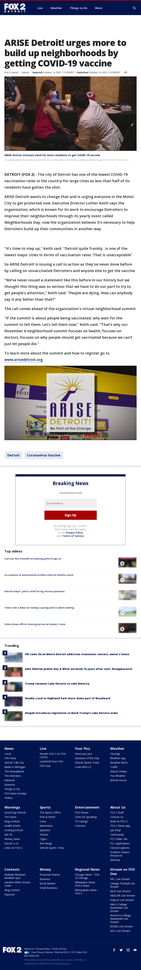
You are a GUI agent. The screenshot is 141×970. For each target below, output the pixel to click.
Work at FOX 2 (118, 821)
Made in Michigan (14, 767)
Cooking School (13, 830)
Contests (80, 825)
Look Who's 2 (83, 767)
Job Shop (115, 830)
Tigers (43, 839)
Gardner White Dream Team (17, 884)
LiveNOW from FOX (51, 761)
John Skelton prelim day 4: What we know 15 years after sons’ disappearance (78, 669)
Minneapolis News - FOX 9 (86, 891)
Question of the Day (87, 758)
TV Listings (81, 821)
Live (43, 748)
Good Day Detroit (15, 812)
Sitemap (115, 860)
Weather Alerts (119, 762)
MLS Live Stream (120, 931)
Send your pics (83, 753)
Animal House (118, 780)
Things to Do (12, 789)
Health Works (12, 825)
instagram (128, 950)
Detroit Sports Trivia (87, 762)
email (135, 950)
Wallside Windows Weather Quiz (15, 876)
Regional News (87, 869)
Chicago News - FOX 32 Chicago (87, 876)
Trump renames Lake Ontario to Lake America (57, 683)
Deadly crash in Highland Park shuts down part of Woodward (67, 698)
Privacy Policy (74, 532)
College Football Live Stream (122, 885)
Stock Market (47, 883)
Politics (8, 798)
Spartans (45, 830)
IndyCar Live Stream (122, 900)
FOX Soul (45, 766)
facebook (114, 950)
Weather (117, 748)
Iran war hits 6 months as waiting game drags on (32, 558)
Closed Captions (119, 848)
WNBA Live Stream (121, 926)
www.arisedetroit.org (23, 359)
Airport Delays (118, 771)
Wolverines (46, 825)
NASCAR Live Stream (122, 895)
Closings (115, 753)
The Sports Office (50, 812)
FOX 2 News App (120, 825)
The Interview (12, 776)
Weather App (118, 758)
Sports (45, 807)
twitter (121, 950)
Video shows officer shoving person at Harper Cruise (34, 624)
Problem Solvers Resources (120, 853)
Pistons (44, 834)
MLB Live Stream (120, 891)
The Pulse (10, 758)
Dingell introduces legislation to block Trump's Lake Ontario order (71, 713)
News (9, 748)
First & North (47, 817)
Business (9, 784)
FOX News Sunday (15, 793)
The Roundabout (14, 771)
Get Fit (8, 834)
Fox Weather (117, 776)
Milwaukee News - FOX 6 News (86, 884)
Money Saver (12, 839)
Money (45, 869)
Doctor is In (11, 843)
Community (117, 834)
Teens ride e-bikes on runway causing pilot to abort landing (39, 607)
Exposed (9, 894)
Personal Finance (50, 874)
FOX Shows (81, 812)
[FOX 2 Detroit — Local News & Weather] (16, 7)
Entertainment (87, 807)
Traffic (114, 767)
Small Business (48, 888)
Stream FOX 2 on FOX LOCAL (53, 755)
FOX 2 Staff (117, 812)
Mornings (12, 807)
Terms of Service (73, 536)
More (98, 8)
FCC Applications (120, 843)
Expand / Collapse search (134, 8)
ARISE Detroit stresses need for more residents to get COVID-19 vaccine (52, 155)
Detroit (25, 72)
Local (7, 753)
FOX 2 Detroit (11, 72)
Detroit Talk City (14, 762)
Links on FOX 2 (13, 848)
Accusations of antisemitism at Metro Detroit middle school (38, 575)
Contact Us (116, 817)
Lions (43, 821)
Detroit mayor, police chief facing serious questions (34, 591)
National (9, 780)
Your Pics (82, 748)
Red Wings (46, 843)
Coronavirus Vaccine (43, 455)
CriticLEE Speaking (86, 817)
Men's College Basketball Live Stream (119, 908)
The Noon (10, 817)
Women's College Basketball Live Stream (120, 919)
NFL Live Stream (120, 879)
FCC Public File (118, 839)
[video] (127, 562)
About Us (117, 807)
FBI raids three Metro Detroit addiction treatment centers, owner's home (77, 654)
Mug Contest (12, 821)
